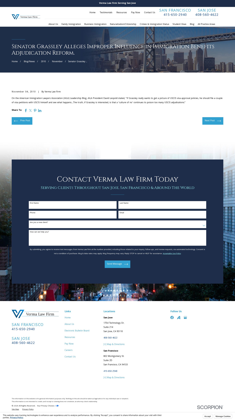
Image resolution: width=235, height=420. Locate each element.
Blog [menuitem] (192, 24)
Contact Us (149, 13)
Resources (121, 13)
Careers (68, 350)
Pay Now (135, 13)
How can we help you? (39, 232)
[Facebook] (172, 317)
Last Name (124, 203)
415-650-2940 (175, 15)
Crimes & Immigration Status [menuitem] (154, 24)
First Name (34, 203)
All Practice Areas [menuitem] (206, 24)
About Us (69, 324)
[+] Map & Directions (114, 344)
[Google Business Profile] (185, 317)
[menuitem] (15, 409)
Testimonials (106, 13)
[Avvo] (178, 317)
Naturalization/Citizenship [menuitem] (123, 24)
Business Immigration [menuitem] (95, 24)
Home (92, 13)
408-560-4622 (207, 15)
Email (122, 213)
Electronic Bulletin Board (77, 331)
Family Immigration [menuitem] (71, 24)
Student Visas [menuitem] (179, 24)
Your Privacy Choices (46, 406)
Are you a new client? (39, 222)
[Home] (26, 17)
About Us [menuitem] (53, 24)
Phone (32, 213)
